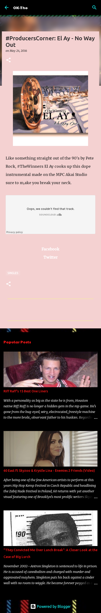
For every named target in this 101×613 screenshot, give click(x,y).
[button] (8, 60)
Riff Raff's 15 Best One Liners (26, 391)
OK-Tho (20, 7)
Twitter (50, 257)
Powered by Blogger (53, 606)
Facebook (50, 249)
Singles (13, 273)
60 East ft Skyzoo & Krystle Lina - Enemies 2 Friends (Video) (49, 470)
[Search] (94, 7)
